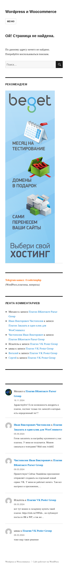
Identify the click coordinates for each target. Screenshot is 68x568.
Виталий (13, 353)
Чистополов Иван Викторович (26, 334)
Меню (10, 21)
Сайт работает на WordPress (46, 561)
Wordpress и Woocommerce (30, 11)
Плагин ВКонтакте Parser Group (27, 339)
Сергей (13, 357)
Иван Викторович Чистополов (26, 321)
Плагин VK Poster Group (44, 344)
